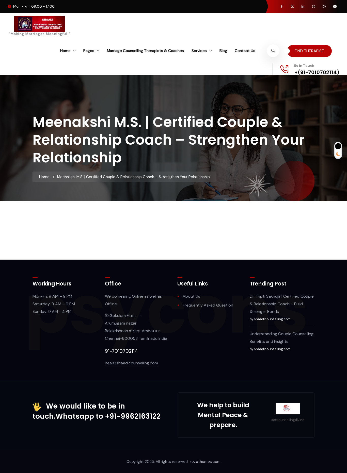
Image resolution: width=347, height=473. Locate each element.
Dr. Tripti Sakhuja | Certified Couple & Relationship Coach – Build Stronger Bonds (282, 304)
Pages (88, 50)
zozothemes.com (205, 461)
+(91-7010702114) (316, 72)
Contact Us (245, 50)
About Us (191, 296)
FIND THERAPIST (309, 51)
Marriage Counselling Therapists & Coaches (145, 50)
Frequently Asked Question (208, 305)
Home (65, 50)
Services (199, 50)
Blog (223, 50)
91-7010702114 (121, 351)
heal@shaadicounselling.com (131, 363)
